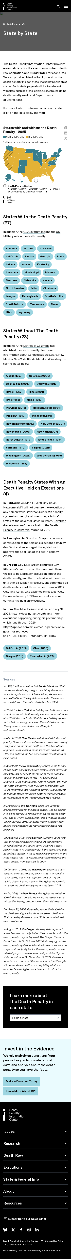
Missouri (50, 272)
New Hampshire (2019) (20, 423)
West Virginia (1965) (49, 455)
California (12, 256)
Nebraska (30, 280)
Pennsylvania (30, 296)
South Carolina (54, 296)
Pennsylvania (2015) (42, 656)
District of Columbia (36, 346)
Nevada (47, 280)
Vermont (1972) (15, 447)
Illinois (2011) (37, 391)
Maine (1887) (34, 399)
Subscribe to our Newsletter (27, 1219)
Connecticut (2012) (18, 383)
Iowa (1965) (13, 399)
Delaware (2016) (47, 383)
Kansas (26, 264)
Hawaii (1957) (14, 391)
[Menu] (66, 7)
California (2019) (16, 648)
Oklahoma (49, 288)
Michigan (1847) (15, 415)
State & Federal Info (14, 24)
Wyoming (24, 312)
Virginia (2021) (41, 447)
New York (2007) (47, 431)
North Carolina (15, 288)
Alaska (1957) (14, 375)
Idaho (60, 256)
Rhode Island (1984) (50, 439)
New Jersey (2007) (53, 423)
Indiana (10, 264)
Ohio (34, 288)
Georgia (45, 256)
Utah (9, 312)
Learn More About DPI (21, 1091)
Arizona (28, 248)
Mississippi (31, 272)
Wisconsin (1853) (16, 463)
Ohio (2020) (40, 648)
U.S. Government (34, 232)
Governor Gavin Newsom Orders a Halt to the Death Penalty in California (34, 525)
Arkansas (46, 248)
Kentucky (43, 264)
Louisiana (12, 272)
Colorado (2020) (39, 375)
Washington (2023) (18, 455)
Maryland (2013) (16, 407)
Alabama (11, 248)
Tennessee (37, 304)
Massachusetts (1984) (47, 407)
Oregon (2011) (14, 656)
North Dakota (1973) (18, 439)
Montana (11, 280)
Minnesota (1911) (42, 415)
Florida (29, 256)
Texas (54, 304)
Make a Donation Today (21, 1081)
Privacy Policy (10, 1250)
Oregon (11, 296)
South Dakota (14, 304)
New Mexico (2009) (18, 431)
